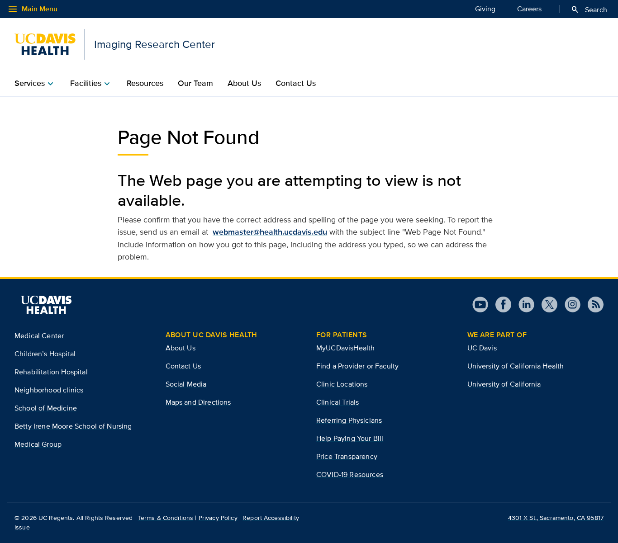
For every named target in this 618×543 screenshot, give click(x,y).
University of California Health (515, 366)
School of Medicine (45, 408)
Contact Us (296, 83)
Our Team (195, 83)
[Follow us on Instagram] (568, 304)
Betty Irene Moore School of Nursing (73, 426)
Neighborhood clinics (48, 390)
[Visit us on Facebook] (499, 304)
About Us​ (244, 83)
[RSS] (592, 304)
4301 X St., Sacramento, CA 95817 (556, 517)
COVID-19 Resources (349, 474)
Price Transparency (346, 456)
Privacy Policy (218, 517)
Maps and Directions (198, 402)
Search (588, 9)
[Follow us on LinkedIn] (522, 304)
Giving (485, 9)
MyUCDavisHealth (345, 348)
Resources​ (145, 83)
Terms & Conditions (166, 517)
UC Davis (482, 348)
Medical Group (38, 444)
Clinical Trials (337, 402)
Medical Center (39, 336)
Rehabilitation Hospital (51, 372)
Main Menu (32, 9)
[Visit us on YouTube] (480, 304)
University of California (504, 384)
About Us (180, 348)
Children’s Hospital (45, 354)
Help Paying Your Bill (349, 438)
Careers (529, 9)
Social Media (186, 384)
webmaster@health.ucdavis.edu (270, 232)
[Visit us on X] (545, 304)
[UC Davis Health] (46, 304)
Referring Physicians (349, 420)
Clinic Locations (342, 384)
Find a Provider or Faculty (357, 366)
